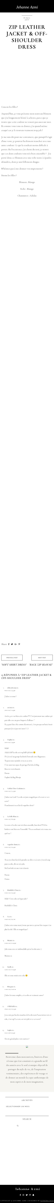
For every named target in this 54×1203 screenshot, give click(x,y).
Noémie (9, 940)
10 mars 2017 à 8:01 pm (10, 819)
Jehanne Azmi (27, 7)
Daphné (9, 740)
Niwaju (18, 777)
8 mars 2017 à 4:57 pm (10, 690)
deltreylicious (11, 688)
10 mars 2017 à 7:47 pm (10, 791)
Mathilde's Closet (13, 890)
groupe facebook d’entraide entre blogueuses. (30, 757)
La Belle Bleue (12, 816)
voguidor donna (12, 844)
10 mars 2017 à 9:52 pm (10, 893)
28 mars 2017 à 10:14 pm (10, 1009)
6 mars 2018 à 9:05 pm (10, 1033)
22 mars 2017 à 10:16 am (10, 989)
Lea (8, 917)
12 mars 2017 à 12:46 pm (10, 943)
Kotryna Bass (47, 1201)
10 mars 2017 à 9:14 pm (10, 847)
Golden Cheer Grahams (15, 788)
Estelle (9, 967)
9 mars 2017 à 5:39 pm (10, 742)
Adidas (33, 195)
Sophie (9, 1030)
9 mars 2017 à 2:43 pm (10, 710)
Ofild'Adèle (11, 1006)
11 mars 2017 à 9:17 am (10, 919)
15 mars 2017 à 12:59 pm (10, 969)
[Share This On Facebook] (9, 644)
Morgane (10, 987)
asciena (9, 707)
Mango (31, 182)
